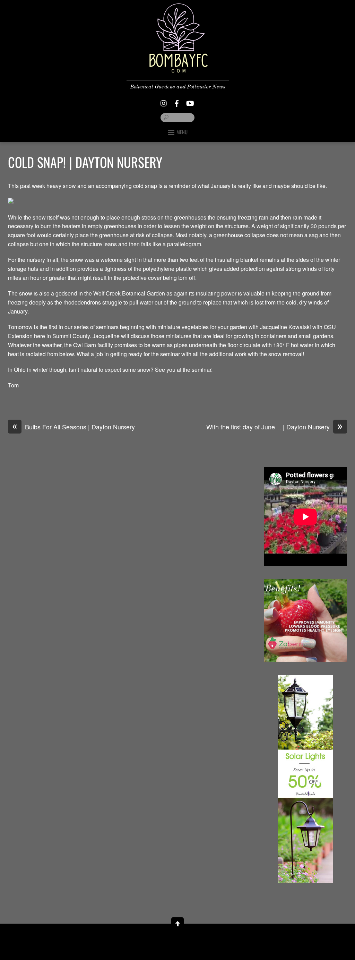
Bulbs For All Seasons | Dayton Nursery (73, 426)
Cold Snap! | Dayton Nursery (85, 162)
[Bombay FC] (177, 67)
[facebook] (177, 101)
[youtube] (189, 101)
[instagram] (164, 101)
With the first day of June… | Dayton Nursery (274, 426)
